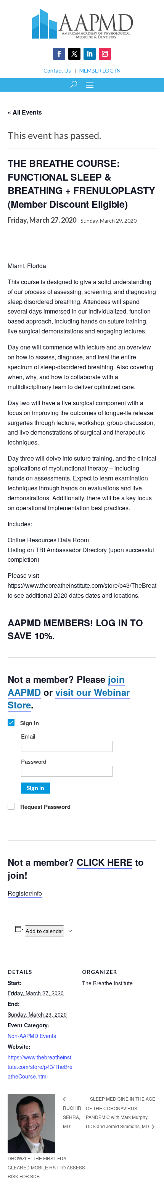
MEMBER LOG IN (100, 70)
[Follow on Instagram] (105, 54)
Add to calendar (44, 931)
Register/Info (25, 893)
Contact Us (57, 70)
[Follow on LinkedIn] (90, 54)
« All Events (25, 112)
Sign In (35, 787)
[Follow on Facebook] (59, 54)
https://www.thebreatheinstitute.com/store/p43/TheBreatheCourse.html (40, 1066)
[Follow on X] (74, 54)
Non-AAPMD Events (32, 1036)
